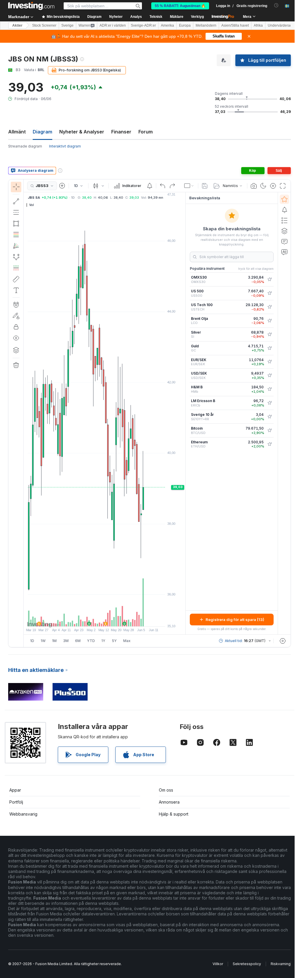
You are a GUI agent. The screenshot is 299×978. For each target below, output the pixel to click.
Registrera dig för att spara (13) (235, 619)
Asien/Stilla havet (235, 25)
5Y (114, 641)
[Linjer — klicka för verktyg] (16, 201)
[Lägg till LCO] (269, 321)
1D (32, 641)
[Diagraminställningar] (273, 185)
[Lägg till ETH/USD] (269, 444)
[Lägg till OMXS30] (269, 279)
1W (43, 641)
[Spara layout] (204, 185)
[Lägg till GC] (269, 348)
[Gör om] (172, 185)
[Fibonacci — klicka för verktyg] (16, 234)
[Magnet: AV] (16, 304)
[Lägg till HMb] (269, 389)
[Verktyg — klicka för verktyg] (16, 279)
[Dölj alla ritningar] (16, 338)
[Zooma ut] (89, 619)
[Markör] (16, 187)
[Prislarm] (149, 185)
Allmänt (17, 132)
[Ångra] (162, 185)
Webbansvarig (23, 813)
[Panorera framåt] (112, 619)
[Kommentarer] (284, 241)
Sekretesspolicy (247, 964)
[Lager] (16, 350)
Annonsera (169, 801)
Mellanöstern (206, 25)
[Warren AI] (284, 252)
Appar (15, 789)
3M (66, 641)
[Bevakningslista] (284, 199)
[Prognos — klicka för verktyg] (16, 268)
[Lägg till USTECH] (269, 307)
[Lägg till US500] (269, 293)
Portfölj (16, 801)
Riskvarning (281, 964)
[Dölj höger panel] (183, 413)
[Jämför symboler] (62, 185)
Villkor (218, 964)
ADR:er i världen (113, 25)
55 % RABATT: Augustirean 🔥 (180, 6)
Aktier (17, 25)
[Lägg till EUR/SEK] (269, 362)
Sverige (67, 25)
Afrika (258, 25)
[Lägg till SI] (269, 334)
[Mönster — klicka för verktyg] (16, 257)
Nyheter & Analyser (81, 132)
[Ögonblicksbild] (253, 185)
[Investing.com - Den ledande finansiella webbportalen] (31, 6)
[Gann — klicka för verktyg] (16, 246)
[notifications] (276, 5)
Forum (145, 132)
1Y (103, 641)
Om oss (166, 789)
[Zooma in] (96, 619)
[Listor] (284, 220)
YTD (91, 641)
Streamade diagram (25, 146)
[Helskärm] (282, 185)
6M (78, 641)
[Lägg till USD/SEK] (269, 375)
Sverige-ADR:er (143, 25)
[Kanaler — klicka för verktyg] (16, 212)
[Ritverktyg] (25, 413)
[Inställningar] (282, 640)
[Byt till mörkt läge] (263, 185)
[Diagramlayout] (189, 185)
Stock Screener (44, 25)
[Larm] (284, 210)
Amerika (167, 25)
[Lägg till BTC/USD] (269, 430)
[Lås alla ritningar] (16, 327)
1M (54, 641)
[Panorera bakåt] (104, 619)
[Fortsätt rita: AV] (16, 315)
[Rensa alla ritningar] (16, 365)
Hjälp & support (173, 813)
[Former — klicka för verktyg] (16, 223)
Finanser (121, 132)
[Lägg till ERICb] (269, 403)
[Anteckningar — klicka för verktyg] (16, 290)
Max (127, 641)
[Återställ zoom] (120, 619)
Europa (185, 25)
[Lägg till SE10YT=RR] (269, 417)
